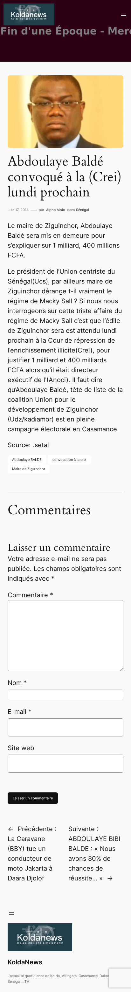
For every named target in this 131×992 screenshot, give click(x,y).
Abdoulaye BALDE (27, 459)
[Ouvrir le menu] (124, 14)
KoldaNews (25, 962)
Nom (17, 683)
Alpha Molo (55, 210)
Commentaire (30, 595)
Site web (21, 748)
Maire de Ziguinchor (28, 469)
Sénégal (82, 210)
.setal (41, 445)
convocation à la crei (69, 459)
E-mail (19, 711)
